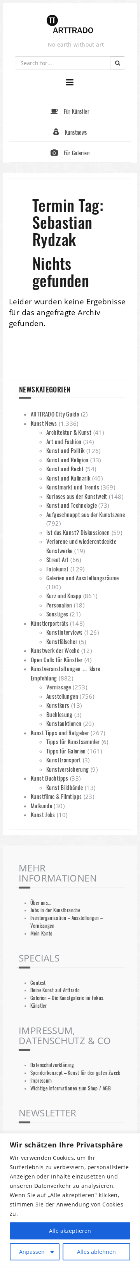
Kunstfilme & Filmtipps (56, 796)
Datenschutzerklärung (52, 1065)
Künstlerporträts (49, 623)
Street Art (57, 559)
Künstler (38, 1005)
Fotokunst (57, 568)
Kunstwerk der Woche (55, 650)
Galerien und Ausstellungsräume (82, 577)
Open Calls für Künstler (57, 659)
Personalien (59, 605)
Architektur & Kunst (68, 432)
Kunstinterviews (64, 632)
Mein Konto (41, 933)
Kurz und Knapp (63, 595)
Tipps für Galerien (66, 750)
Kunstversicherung (67, 769)
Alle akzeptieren (70, 1230)
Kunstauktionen (63, 723)
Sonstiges (57, 613)
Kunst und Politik (65, 450)
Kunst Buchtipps (49, 778)
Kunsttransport (63, 759)
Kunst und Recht (65, 468)
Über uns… (40, 902)
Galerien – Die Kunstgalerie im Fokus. (67, 997)
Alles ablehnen (96, 1251)
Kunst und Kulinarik (68, 478)
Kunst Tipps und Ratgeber (60, 732)
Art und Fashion (64, 441)
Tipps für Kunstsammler (73, 741)
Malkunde (41, 805)
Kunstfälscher (61, 641)
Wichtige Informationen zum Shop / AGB (70, 1088)
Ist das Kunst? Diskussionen (78, 532)
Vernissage (58, 686)
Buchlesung (59, 714)
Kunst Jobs (43, 814)
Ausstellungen (62, 696)
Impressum (41, 1080)
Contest (38, 982)
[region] (70, 1200)
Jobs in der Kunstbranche (55, 910)
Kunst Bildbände (64, 787)
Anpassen (32, 1251)
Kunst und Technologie (71, 505)
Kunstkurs (57, 705)
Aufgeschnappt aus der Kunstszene (85, 514)
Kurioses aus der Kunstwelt (76, 496)
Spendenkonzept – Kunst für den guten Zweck (75, 1072)
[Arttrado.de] (70, 24)
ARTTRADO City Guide (55, 414)
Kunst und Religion (67, 459)
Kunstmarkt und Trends (72, 487)
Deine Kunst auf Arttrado (55, 990)
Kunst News (44, 423)
